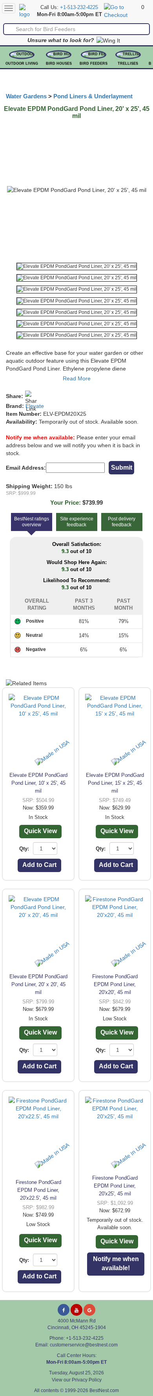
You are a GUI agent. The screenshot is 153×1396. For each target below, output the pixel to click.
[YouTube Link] (76, 1310)
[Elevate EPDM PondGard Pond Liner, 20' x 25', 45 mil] (76, 266)
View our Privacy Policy (77, 1380)
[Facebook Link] (63, 1310)
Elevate (35, 406)
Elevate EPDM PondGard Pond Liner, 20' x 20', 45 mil (38, 984)
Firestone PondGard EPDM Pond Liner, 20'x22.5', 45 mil (38, 1190)
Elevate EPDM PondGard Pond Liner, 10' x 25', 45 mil (38, 783)
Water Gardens (26, 96)
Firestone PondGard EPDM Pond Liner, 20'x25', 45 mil (115, 1186)
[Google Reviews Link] (89, 1310)
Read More (77, 378)
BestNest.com (104, 1390)
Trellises (128, 63)
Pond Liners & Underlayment (93, 96)
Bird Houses (59, 63)
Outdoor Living (21, 63)
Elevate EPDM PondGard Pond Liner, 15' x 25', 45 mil (115, 783)
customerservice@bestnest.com (84, 1345)
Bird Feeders (93, 63)
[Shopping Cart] (121, 10)
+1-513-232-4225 (79, 7)
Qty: (24, 849)
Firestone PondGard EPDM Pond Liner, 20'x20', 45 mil (115, 984)
